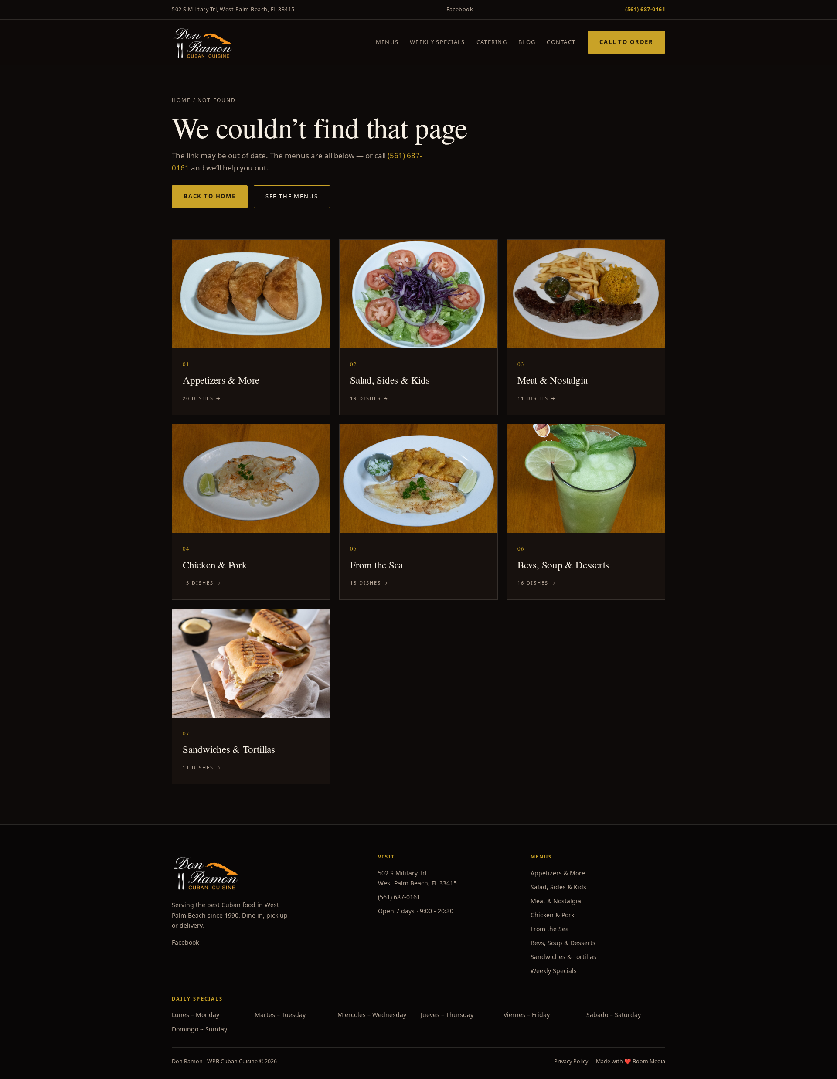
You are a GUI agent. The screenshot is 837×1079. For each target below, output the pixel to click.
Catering (491, 42)
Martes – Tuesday (280, 1015)
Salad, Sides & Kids (558, 887)
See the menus (291, 196)
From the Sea (550, 929)
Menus (387, 42)
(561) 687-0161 (399, 897)
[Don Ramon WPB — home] (202, 42)
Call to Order (626, 42)
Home (181, 100)
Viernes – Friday (527, 1015)
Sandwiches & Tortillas (563, 957)
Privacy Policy (571, 1061)
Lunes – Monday (195, 1015)
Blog (526, 42)
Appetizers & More (558, 873)
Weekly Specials (437, 42)
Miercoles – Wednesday (371, 1015)
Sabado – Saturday (613, 1015)
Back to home (210, 196)
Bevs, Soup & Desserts (563, 943)
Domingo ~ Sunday (199, 1029)
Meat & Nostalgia (556, 901)
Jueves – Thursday (447, 1015)
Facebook (459, 9)
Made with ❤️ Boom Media (630, 1061)
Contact (561, 42)
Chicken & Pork (552, 915)
